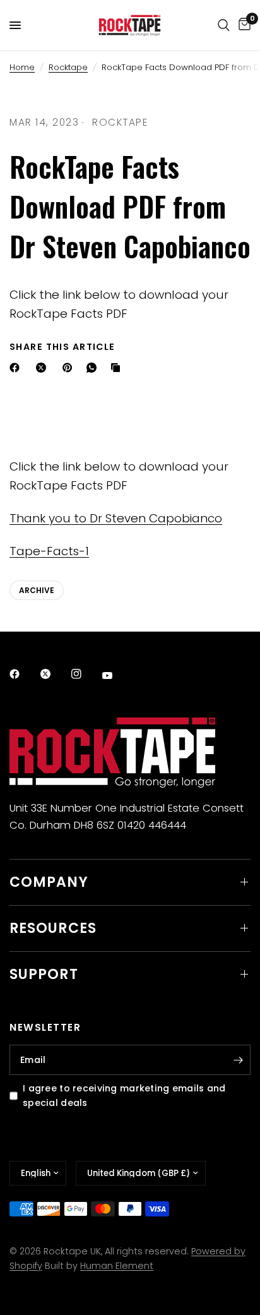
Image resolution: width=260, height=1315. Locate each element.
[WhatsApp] (94, 367)
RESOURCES (53, 928)
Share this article (62, 346)
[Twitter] (54, 674)
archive (36, 590)
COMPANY (48, 882)
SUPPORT (43, 974)
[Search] (223, 25)
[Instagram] (85, 674)
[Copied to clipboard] (118, 367)
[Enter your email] (238, 1060)
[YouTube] (116, 675)
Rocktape (68, 67)
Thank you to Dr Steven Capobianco (115, 518)
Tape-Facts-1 (49, 551)
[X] (43, 367)
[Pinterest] (70, 367)
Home (22, 67)
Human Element (116, 1265)
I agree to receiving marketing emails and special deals (124, 1095)
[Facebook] (17, 367)
